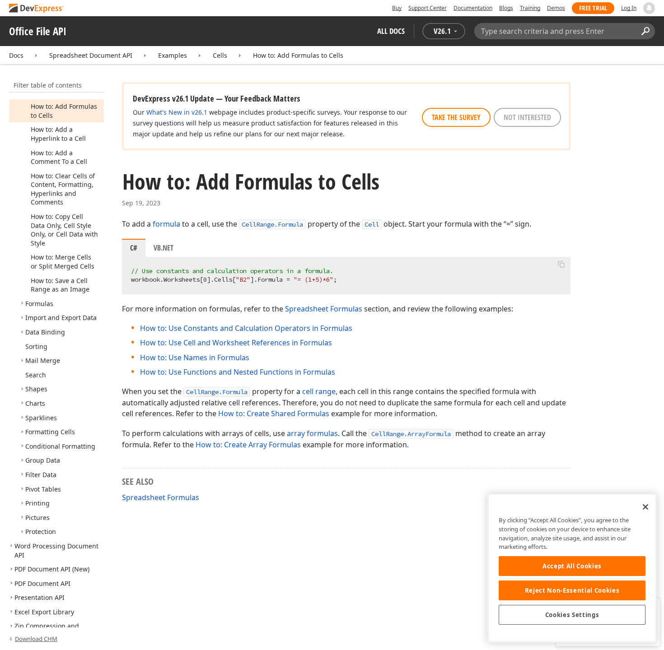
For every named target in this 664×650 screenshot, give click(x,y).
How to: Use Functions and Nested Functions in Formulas (237, 372)
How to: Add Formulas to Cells (298, 55)
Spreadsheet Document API (90, 55)
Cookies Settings (572, 615)
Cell (372, 224)
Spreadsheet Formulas (323, 309)
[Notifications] (649, 8)
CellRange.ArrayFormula (411, 434)
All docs (391, 31)
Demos (556, 8)
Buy (397, 8)
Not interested (527, 117)
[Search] (645, 31)
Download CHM (36, 639)
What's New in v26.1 (176, 112)
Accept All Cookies (572, 566)
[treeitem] (58, 134)
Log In (628, 8)
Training (530, 8)
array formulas (312, 433)
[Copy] (561, 264)
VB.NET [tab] (163, 248)
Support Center (427, 8)
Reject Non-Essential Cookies (572, 590)
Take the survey (456, 117)
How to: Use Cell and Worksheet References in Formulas (236, 343)
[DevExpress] (36, 8)
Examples (172, 55)
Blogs (506, 8)
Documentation (473, 8)
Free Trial (593, 8)
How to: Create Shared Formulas (273, 413)
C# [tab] (133, 248)
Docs (16, 55)
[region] (572, 568)
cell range (319, 391)
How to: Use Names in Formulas (194, 357)
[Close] (645, 507)
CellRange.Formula (272, 224)
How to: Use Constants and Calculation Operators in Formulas (246, 328)
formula (166, 224)
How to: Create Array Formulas (248, 445)
